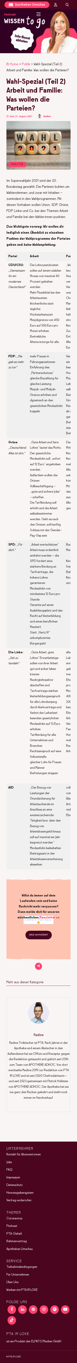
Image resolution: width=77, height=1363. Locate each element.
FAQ (9, 1169)
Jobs (9, 1162)
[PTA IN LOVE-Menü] (38, 14)
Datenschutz (14, 1185)
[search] (67, 4)
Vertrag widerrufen (18, 1200)
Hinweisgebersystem (20, 1192)
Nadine (47, 116)
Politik (26, 64)
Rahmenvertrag (16, 1241)
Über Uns (12, 1282)
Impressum (13, 1177)
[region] (38, 31)
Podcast (11, 1226)
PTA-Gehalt (14, 1233)
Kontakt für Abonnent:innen (23, 1154)
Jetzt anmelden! (38, 935)
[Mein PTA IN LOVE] (55, 4)
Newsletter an (49, 917)
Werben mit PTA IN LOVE (22, 1289)
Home (14, 64)
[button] (38, 31)
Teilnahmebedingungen (21, 1266)
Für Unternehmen (17, 1274)
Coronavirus (14, 1218)
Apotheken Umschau (29, 4)
